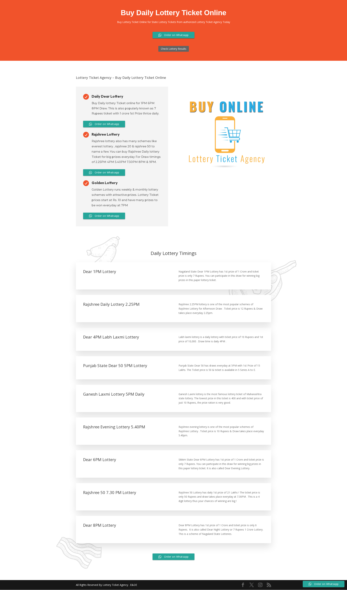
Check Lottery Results (173, 48)
